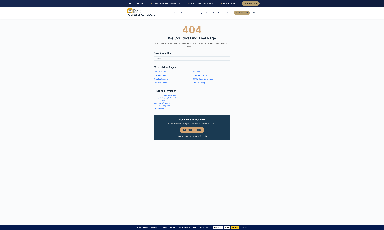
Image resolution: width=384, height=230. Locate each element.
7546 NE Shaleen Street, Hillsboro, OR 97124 (167, 3)
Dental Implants (160, 72)
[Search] (254, 12)
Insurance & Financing (162, 103)
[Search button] (158, 63)
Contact (230, 13)
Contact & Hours (160, 100)
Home (176, 13)
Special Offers (205, 13)
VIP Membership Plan (162, 106)
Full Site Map (159, 108)
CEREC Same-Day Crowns (203, 79)
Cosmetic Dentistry (161, 75)
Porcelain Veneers (161, 83)
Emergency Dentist (200, 75)
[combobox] (192, 59)
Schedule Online (252, 3)
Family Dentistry (199, 83)
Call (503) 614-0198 (192, 130)
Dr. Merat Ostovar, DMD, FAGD (165, 98)
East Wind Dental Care (134, 3)
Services (193, 13)
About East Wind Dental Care (165, 95)
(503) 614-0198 (229, 3)
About (183, 13)
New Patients (217, 13)
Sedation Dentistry (161, 79)
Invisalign (196, 72)
